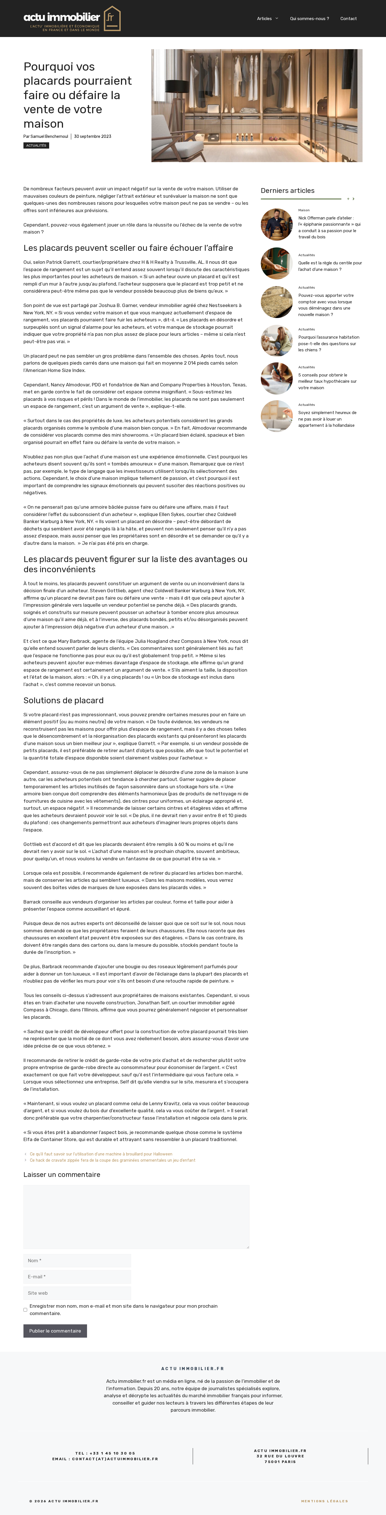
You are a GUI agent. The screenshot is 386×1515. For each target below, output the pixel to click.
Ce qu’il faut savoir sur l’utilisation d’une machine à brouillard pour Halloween (101, 1154)
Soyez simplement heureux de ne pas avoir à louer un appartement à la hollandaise (327, 419)
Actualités (36, 145)
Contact (349, 18)
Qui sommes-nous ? (309, 18)
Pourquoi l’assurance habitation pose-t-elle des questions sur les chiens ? (328, 343)
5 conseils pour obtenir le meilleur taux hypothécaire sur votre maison (327, 381)
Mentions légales (324, 1501)
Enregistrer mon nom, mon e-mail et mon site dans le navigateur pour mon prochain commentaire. (124, 1309)
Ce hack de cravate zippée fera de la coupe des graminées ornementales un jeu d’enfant (113, 1160)
